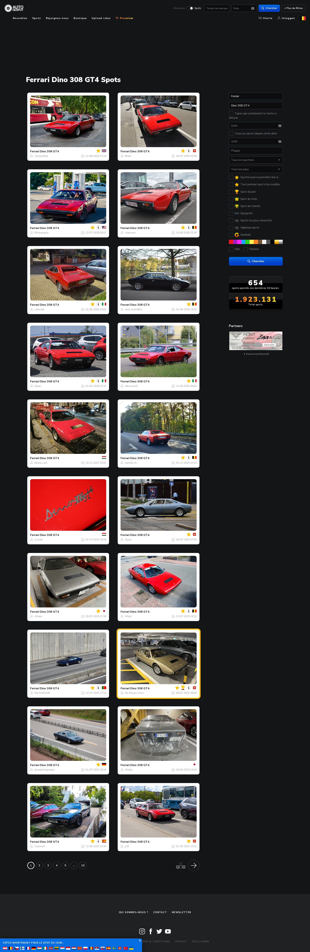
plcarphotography (44, 769)
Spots (197, 8)
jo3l (127, 846)
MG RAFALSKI (42, 693)
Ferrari (34, 151)
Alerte (267, 18)
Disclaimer (200, 941)
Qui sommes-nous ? (133, 912)
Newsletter (181, 912)
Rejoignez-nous (57, 18)
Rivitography (41, 232)
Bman (128, 156)
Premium (126, 18)
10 (83, 865)
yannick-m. (131, 462)
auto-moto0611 (134, 309)
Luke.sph (39, 309)
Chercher (271, 8)
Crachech (39, 846)
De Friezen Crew (134, 693)
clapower (130, 232)
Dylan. (38, 386)
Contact (160, 912)
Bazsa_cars (41, 462)
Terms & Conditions (154, 941)
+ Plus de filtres (293, 8)
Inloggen (288, 18)
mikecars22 (131, 386)
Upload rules (101, 18)
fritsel (128, 616)
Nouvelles (179, 8)
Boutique (80, 18)
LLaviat (38, 539)
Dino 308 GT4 (49, 151)
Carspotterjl (41, 156)
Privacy (181, 941)
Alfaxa (38, 616)
